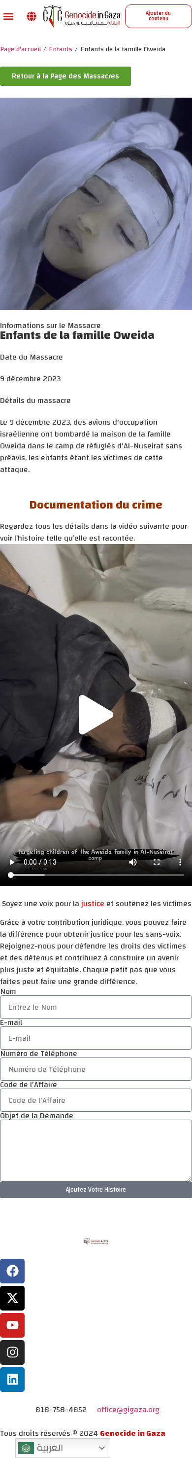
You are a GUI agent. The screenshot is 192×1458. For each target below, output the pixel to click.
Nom (8, 991)
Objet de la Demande (36, 1116)
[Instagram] (12, 1352)
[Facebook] (12, 1271)
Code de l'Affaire (28, 1085)
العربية (48, 1447)
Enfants (60, 49)
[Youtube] (12, 1325)
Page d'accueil (20, 49)
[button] (8, 16)
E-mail (11, 1022)
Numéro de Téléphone (38, 1053)
